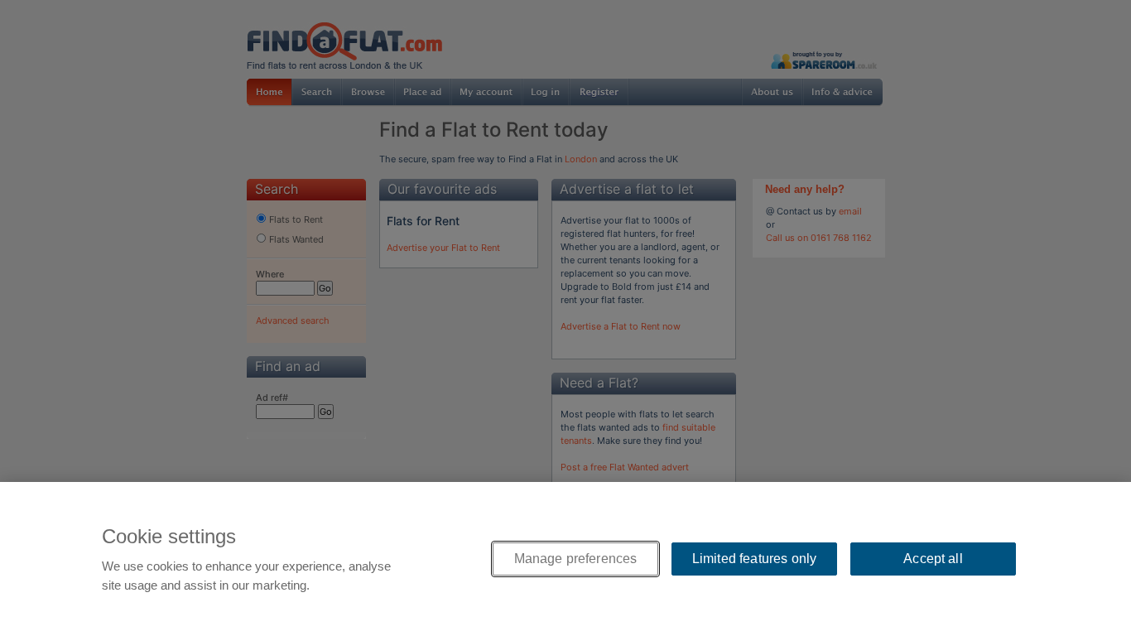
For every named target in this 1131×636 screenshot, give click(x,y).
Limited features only (754, 559)
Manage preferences (576, 559)
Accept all (933, 559)
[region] (565, 559)
